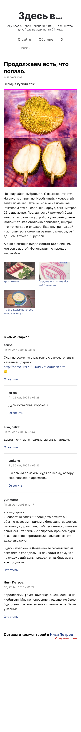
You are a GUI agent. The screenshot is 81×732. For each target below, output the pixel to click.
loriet (12, 393)
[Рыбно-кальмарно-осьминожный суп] (19, 299)
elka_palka (11, 427)
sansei (8, 345)
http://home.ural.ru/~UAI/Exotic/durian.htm (34, 367)
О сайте (24, 39)
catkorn (14, 460)
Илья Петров (61, 634)
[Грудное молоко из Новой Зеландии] (54, 270)
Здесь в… (40, 15)
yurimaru (10, 500)
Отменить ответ (66, 638)
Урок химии (11, 281)
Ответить (11, 379)
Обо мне (46, 39)
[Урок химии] (19, 270)
